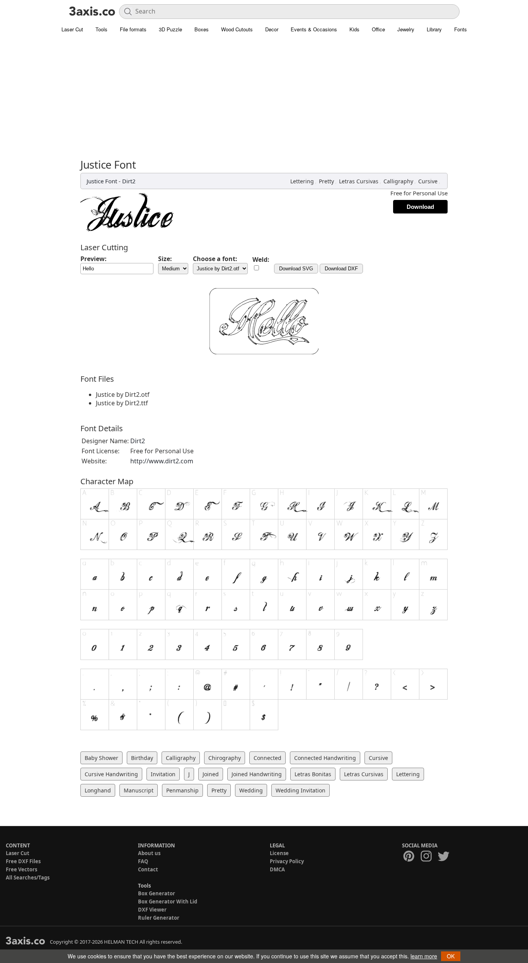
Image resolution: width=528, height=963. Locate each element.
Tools (101, 29)
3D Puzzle (170, 29)
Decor (271, 29)
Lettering (302, 181)
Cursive (428, 181)
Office (378, 29)
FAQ (143, 861)
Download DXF (341, 268)
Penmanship (182, 790)
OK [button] (451, 956)
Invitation (163, 774)
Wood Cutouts (237, 29)
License (279, 853)
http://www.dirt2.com (161, 461)
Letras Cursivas (358, 181)
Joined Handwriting (257, 774)
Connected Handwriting (325, 758)
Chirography (224, 758)
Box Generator (156, 893)
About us (149, 853)
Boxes (201, 29)
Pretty (326, 181)
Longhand (98, 790)
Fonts (460, 29)
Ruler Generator (158, 917)
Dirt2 (129, 181)
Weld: (260, 259)
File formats (133, 29)
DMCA (277, 869)
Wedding (251, 790)
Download (420, 206)
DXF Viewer (152, 909)
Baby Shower (101, 758)
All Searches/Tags (27, 877)
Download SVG (296, 268)
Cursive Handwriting (111, 774)
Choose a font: (215, 258)
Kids (354, 29)
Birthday (142, 758)
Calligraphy (398, 181)
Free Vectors (21, 869)
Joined (211, 774)
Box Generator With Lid (167, 901)
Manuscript (138, 790)
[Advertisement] (264, 100)
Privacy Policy (287, 861)
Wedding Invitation (300, 790)
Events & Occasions (314, 29)
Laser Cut (72, 29)
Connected (267, 758)
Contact (148, 869)
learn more (423, 956)
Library (434, 29)
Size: (165, 258)
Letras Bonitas (313, 774)
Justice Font (102, 181)
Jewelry (405, 29)
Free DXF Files (23, 861)
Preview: (93, 258)
